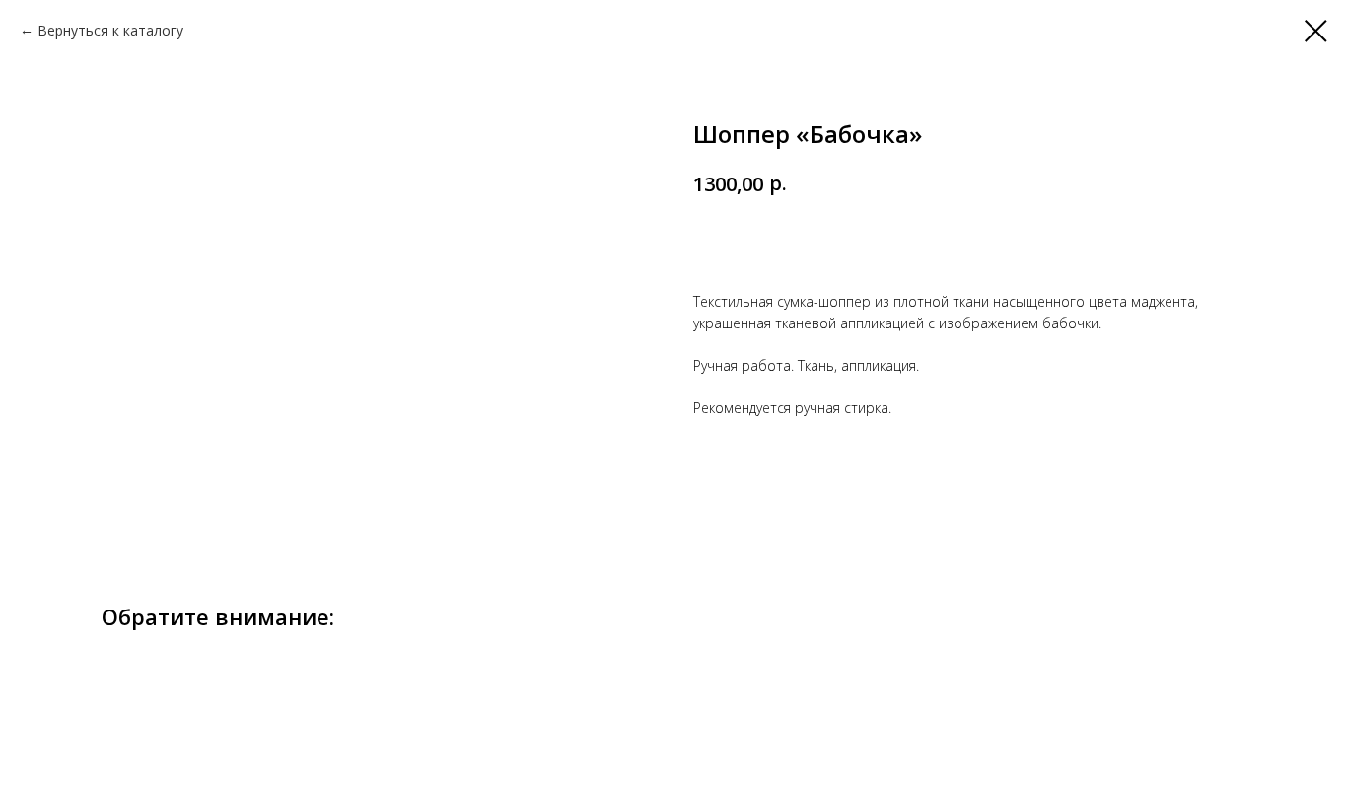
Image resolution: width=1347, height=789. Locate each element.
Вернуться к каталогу (110, 30)
